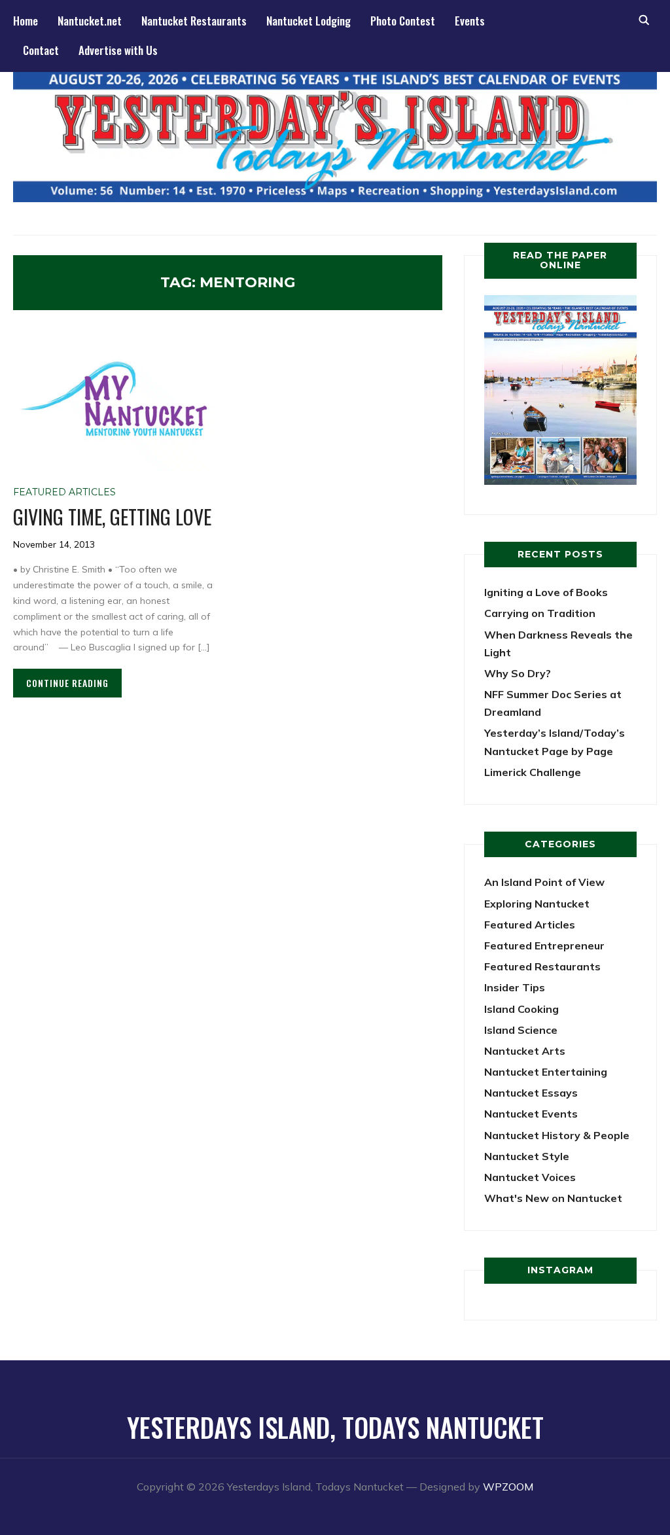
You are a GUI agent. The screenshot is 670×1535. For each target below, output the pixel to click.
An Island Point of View (544, 882)
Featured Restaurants (542, 966)
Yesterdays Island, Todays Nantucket (335, 1427)
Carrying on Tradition (539, 613)
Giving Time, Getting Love (112, 516)
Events (470, 20)
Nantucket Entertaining (545, 1071)
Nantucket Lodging (308, 20)
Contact (41, 50)
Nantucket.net (90, 20)
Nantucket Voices (530, 1177)
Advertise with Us (118, 50)
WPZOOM (508, 1486)
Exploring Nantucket (537, 903)
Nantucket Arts (524, 1050)
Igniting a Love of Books (546, 592)
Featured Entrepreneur (544, 945)
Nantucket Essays (531, 1092)
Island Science (520, 1029)
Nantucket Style (526, 1156)
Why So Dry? (517, 673)
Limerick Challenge (532, 772)
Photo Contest (402, 20)
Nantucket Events (531, 1113)
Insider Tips (514, 987)
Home (25, 20)
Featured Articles (64, 492)
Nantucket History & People (556, 1135)
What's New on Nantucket (553, 1198)
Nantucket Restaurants (194, 20)
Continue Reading (67, 683)
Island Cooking (521, 1008)
